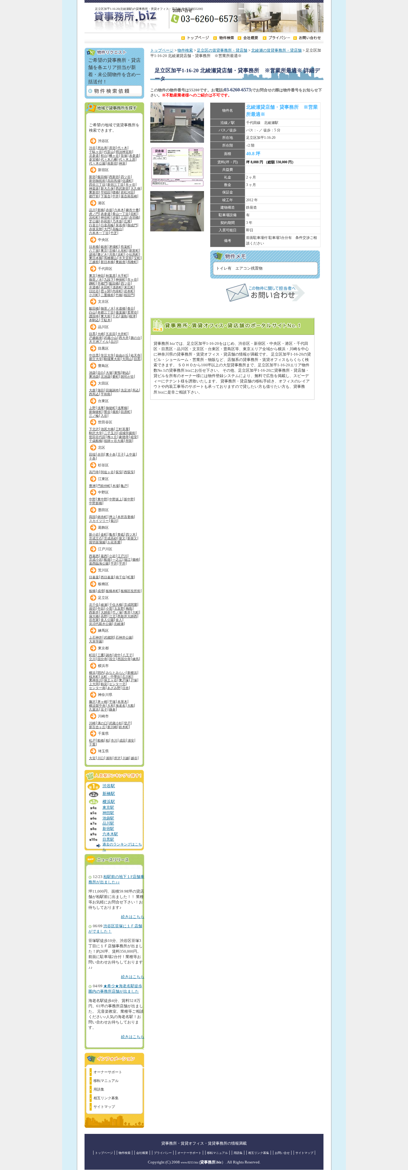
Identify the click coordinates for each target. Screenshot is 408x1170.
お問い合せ (282, 1152)
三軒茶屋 (122, 429)
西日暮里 (107, 577)
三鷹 (100, 655)
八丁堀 (94, 250)
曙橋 (115, 192)
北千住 (94, 604)
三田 (124, 217)
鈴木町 (124, 727)
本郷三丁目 (105, 312)
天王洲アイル (99, 341)
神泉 (122, 163)
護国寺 (94, 316)
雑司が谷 (127, 376)
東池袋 (94, 376)
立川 (92, 659)
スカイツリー (99, 520)
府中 (117, 655)
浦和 (109, 758)
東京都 (103, 648)
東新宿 (94, 192)
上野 (92, 408)
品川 (92, 210)
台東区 (103, 401)
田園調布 (112, 390)
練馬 (135, 659)
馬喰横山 (110, 258)
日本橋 (94, 246)
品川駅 (108, 823)
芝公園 (94, 221)
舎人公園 (107, 620)
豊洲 (92, 486)
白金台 (94, 225)
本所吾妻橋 (125, 517)
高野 (104, 616)
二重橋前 (107, 295)
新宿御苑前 (97, 180)
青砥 (120, 534)
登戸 (127, 723)
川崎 (92, 723)
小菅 (109, 608)
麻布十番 (132, 210)
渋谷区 (103, 141)
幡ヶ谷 (114, 155)
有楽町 (126, 246)
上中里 (131, 454)
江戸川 (122, 556)
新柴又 (132, 538)
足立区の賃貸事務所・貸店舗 (222, 50)
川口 (100, 758)
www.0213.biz (189, 1162)
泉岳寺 (120, 225)
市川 (114, 740)
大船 (130, 705)
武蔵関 (109, 637)
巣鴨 (117, 372)
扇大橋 (94, 616)
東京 (104, 250)
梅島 (129, 608)
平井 (114, 563)
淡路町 (117, 287)
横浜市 (103, 666)
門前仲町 (104, 486)
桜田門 (129, 295)
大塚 (109, 372)
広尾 (127, 221)
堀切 (92, 608)
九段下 (109, 279)
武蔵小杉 (115, 723)
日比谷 (94, 291)
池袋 (92, 372)
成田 (122, 740)
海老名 (120, 705)
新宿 (92, 177)
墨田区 (103, 510)
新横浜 (132, 672)
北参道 (94, 155)
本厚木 (122, 701)
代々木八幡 (109, 159)
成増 (100, 591)
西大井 (124, 337)
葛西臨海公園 (99, 563)
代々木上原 (127, 159)
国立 (112, 659)
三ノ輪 (94, 415)
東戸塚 (124, 680)
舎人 (119, 620)
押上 (112, 517)
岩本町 (129, 291)
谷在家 (94, 620)
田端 (92, 454)
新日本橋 (107, 262)
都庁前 (94, 196)
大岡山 (127, 359)
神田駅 (108, 813)
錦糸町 (102, 517)
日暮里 (94, 577)
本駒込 (94, 320)
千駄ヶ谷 (95, 151)
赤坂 (109, 210)
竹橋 (119, 295)
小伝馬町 (132, 254)
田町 (134, 214)
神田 (100, 275)
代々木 (122, 148)
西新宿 (114, 177)
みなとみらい (115, 672)
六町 (135, 612)
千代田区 (105, 269)
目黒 (92, 334)
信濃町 (127, 180)
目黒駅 (108, 839)
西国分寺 (124, 659)
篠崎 (135, 559)
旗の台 (135, 337)
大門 (107, 229)
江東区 (103, 479)
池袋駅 (108, 818)
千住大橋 (115, 604)
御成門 (132, 225)
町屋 (130, 577)
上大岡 (94, 684)
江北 (112, 616)
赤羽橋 (134, 217)
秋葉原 (111, 275)
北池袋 (106, 376)
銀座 (104, 246)
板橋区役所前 (130, 591)
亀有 (112, 534)
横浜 (92, 672)
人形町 (122, 250)
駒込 (125, 372)
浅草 (100, 408)
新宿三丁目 (115, 184)
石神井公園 (124, 637)
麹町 (92, 283)
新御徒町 (95, 411)
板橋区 (103, 584)
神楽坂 (94, 188)
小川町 (94, 295)
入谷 (104, 415)
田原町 (126, 411)
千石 (115, 316)
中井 (115, 196)
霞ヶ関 (106, 291)
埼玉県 (103, 751)
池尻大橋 (107, 429)
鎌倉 (112, 709)
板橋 (92, 591)
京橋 (112, 250)
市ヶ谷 (130, 184)
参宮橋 (94, 159)
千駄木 (106, 320)
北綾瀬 (119, 623)
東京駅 (108, 807)
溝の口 (102, 723)
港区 (101, 203)
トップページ (162, 50)
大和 (110, 705)
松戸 (92, 740)
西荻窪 (129, 472)
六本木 (119, 210)
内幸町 (117, 291)
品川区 (103, 327)
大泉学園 (95, 641)
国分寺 (102, 659)
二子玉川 (110, 433)
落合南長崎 (129, 196)
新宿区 (103, 170)
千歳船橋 (95, 440)
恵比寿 (102, 148)
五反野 (119, 608)
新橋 (100, 210)
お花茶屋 (113, 542)
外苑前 (106, 221)
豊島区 (103, 366)
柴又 (122, 538)
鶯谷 (107, 411)
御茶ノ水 (95, 279)
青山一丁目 (120, 214)
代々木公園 (97, 163)
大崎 (100, 334)
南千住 (120, 577)
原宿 (112, 148)
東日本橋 (95, 258)
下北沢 (94, 429)
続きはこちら (132, 917)
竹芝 (114, 233)
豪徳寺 (124, 437)
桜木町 (94, 676)
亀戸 (124, 486)
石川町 (127, 676)
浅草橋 (122, 408)
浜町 (120, 254)
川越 (125, 758)
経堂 (134, 437)
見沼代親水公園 (100, 623)
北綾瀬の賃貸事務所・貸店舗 (276, 50)
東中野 (102, 499)
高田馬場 (113, 180)
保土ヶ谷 (110, 680)
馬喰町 (132, 262)
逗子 (104, 709)
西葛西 (94, 556)
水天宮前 (125, 258)
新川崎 (112, 727)
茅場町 (114, 246)
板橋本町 (112, 591)
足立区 (103, 598)
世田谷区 (105, 422)
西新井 (94, 612)
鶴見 (104, 684)
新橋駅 (108, 793)
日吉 (125, 688)
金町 (104, 534)
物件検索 (185, 50)
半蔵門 (102, 283)
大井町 (122, 334)
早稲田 (106, 192)
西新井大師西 (127, 616)
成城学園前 (127, 433)
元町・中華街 (110, 676)
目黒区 (103, 348)
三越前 (94, 262)
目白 (100, 372)
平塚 (112, 701)
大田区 (103, 383)
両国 (92, 517)
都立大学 (95, 359)
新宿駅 (108, 829)
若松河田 (127, 192)
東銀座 (120, 262)
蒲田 (100, 390)
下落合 (106, 196)
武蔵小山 (110, 337)
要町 (115, 376)
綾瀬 (104, 604)
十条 (92, 458)
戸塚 (134, 680)
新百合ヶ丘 (97, 727)
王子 (120, 454)
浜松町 (94, 217)
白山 (92, 312)
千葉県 (103, 733)
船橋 (100, 740)
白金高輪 (107, 225)
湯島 (124, 316)
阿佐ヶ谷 (107, 472)
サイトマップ (104, 1107)
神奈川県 (105, 695)
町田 (92, 655)
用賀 (128, 440)
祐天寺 (135, 355)
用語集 (98, 1089)
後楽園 (120, 312)
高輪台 (117, 229)
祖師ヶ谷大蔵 (114, 440)
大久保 (135, 188)
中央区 (103, 240)
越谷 (134, 758)
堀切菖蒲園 (97, 542)
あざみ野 (113, 688)
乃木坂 (117, 221)
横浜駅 (108, 801)
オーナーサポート (107, 1072)
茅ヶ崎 (102, 701)
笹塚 (124, 155)
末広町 (129, 287)
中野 (92, 499)
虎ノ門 (94, 214)
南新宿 (112, 163)
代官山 (109, 151)
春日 (130, 308)
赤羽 (100, 454)
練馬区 (103, 630)
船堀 (107, 559)
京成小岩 (95, 559)
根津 (132, 316)
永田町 (106, 287)
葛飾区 (103, 527)
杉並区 (103, 465)
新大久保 (107, 188)
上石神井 (95, 637)
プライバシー (163, 1152)
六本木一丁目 (99, 233)
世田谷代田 (97, 437)
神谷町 (106, 217)
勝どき (102, 254)
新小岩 (94, 534)
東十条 (111, 454)
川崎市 (103, 716)
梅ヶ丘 (112, 437)
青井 (127, 612)
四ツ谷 (126, 177)
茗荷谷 (132, 312)
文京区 (103, 301)
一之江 (117, 559)
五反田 (111, 334)
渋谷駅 (108, 785)
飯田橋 (102, 177)
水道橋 (94, 287)
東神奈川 (95, 680)
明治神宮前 (124, 151)
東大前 (106, 316)
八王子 (127, 655)
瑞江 (127, 559)
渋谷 (92, 148)
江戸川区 (105, 549)
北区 (101, 447)
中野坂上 (115, 499)
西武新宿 (122, 188)
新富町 (134, 250)
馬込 (135, 390)
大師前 (106, 612)
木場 (115, 486)
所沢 (117, 758)
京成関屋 (130, 604)
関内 (100, 672)
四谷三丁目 (97, 184)
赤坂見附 (95, 229)
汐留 (115, 217)
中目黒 (94, 355)
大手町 (122, 275)
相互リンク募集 (106, 1098)
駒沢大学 (95, 433)
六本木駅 (110, 834)
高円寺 (94, 472)
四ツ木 (131, 534)
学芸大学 (107, 355)
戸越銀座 (95, 337)
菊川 (114, 520)
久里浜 (94, 709)
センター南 (97, 688)
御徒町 (111, 408)
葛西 (104, 556)
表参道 (134, 155)
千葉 (92, 744)
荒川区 (103, 570)
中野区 (103, 492)
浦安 (131, 740)
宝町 (137, 258)
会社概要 (142, 1152)
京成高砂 (110, 538)
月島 (112, 254)
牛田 (100, 608)
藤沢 (92, 701)
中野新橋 (95, 503)
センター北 (117, 684)
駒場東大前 (112, 359)
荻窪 (119, 472)
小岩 (112, 556)
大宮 (92, 758)
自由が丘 (122, 355)
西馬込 (94, 394)
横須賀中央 (97, 705)
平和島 (106, 394)
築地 (92, 254)
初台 (104, 155)
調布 (109, 655)
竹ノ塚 (117, 612)
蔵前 (115, 411)
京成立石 (95, 538)
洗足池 (126, 390)
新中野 (129, 499)
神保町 (120, 279)
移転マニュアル (106, 1081)
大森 (92, 390)
